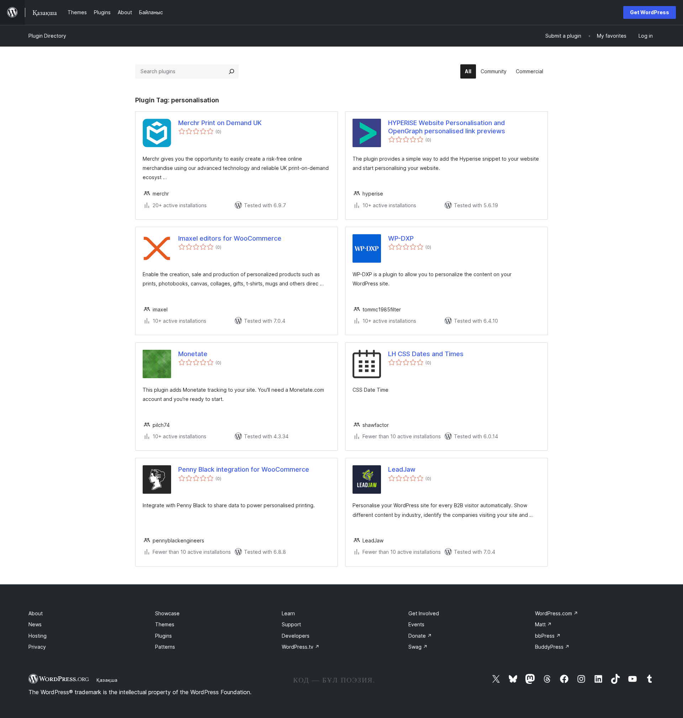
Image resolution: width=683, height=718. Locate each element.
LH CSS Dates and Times (426, 354)
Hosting (37, 636)
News (35, 624)
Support (291, 624)
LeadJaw (401, 469)
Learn (288, 613)
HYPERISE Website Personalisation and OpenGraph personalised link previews (446, 127)
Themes (164, 624)
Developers (295, 636)
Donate (420, 636)
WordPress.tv (300, 647)
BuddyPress (552, 647)
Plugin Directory (47, 36)
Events (416, 624)
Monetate (192, 354)
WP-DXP (401, 238)
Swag (418, 647)
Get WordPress (649, 12)
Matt (543, 624)
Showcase (167, 613)
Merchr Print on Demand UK (219, 123)
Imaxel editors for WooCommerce (229, 238)
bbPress (548, 636)
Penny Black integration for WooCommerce (243, 469)
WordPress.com (556, 613)
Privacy (37, 647)
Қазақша (106, 680)
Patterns (165, 647)
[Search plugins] (231, 71)
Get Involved (423, 613)
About (35, 613)
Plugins (163, 636)
